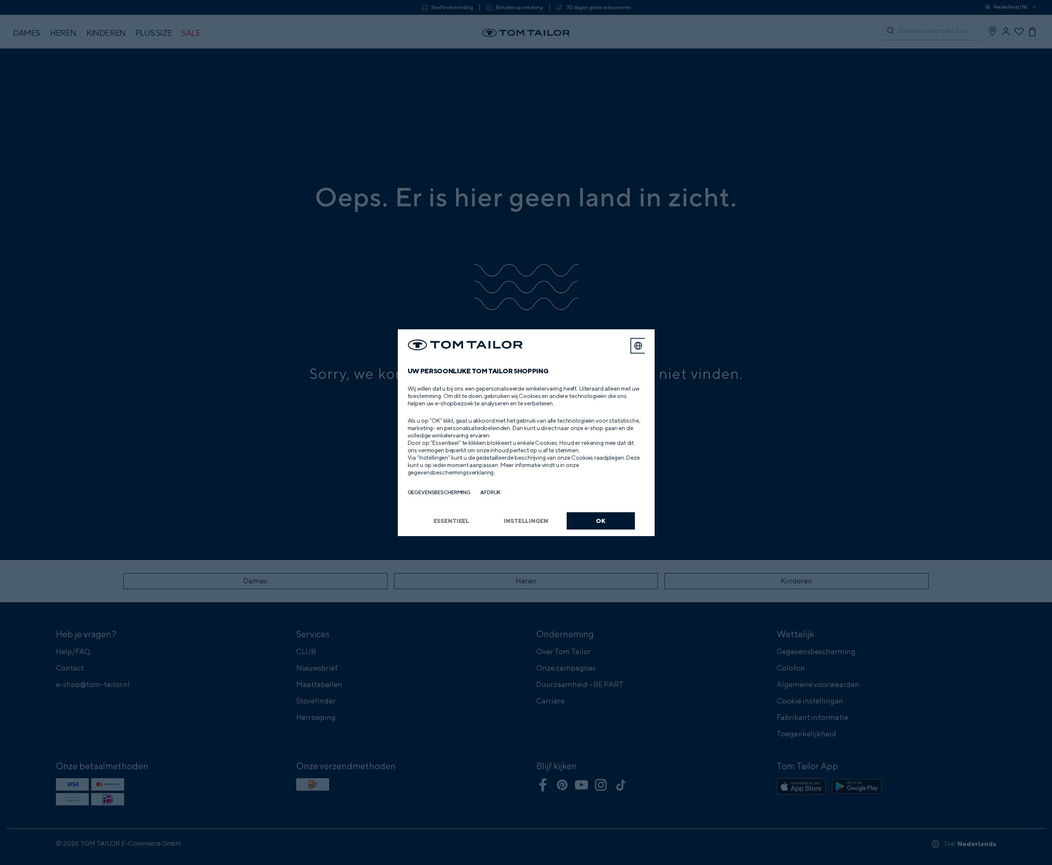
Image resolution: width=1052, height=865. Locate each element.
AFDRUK (490, 492)
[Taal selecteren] (638, 345)
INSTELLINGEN (526, 520)
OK (600, 520)
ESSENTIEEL (452, 520)
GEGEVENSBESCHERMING (439, 492)
